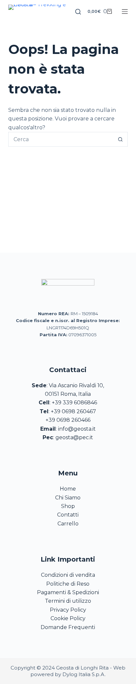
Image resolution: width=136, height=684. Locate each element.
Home (68, 489)
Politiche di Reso (67, 584)
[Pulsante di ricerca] (120, 139)
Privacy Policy (68, 610)
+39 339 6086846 (74, 402)
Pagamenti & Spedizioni (68, 592)
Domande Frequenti (68, 627)
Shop (68, 506)
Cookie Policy (68, 618)
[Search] (78, 11)
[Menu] (125, 11)
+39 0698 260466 (68, 420)
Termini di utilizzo (68, 601)
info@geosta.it (77, 429)
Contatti (68, 515)
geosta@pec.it (74, 437)
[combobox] (61, 139)
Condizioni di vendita (68, 575)
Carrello (68, 523)
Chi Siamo (68, 497)
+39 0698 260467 (73, 411)
